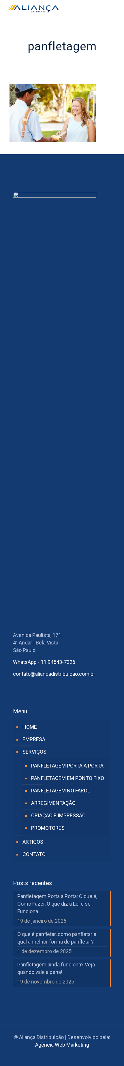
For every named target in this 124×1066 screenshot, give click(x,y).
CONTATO (34, 854)
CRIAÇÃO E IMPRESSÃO (58, 815)
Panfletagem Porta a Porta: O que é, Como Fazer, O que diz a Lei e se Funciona (57, 903)
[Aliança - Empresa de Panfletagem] (33, 8)
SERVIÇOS (34, 752)
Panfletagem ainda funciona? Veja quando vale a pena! (56, 968)
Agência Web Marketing (62, 1045)
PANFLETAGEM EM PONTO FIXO (67, 778)
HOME (29, 727)
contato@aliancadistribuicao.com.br (54, 674)
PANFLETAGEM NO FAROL (60, 790)
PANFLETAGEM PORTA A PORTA (67, 766)
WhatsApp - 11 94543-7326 (44, 662)
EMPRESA (33, 739)
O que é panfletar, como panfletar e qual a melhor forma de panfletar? (56, 938)
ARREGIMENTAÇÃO (53, 803)
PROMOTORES (48, 828)
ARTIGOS (32, 842)
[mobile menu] (116, 9)
